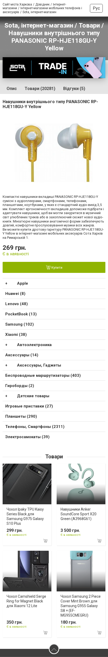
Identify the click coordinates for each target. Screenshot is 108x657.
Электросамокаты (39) (27, 437)
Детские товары (33, 396)
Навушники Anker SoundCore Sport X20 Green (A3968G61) (78, 514)
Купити (56, 267)
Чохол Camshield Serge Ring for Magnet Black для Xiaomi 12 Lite (26, 601)
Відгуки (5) (74, 88)
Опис (12, 88)
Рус (96, 8)
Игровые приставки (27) (29, 406)
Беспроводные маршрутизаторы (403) (43, 375)
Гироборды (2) (19, 385)
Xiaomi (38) (16, 334)
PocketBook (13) (21, 314)
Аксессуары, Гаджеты (39, 365)
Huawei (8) (15, 293)
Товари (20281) (40, 88)
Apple (22, 283)
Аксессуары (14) (21, 355)
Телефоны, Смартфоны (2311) (34, 426)
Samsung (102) (19, 324)
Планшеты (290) (21, 416)
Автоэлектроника (34, 344)
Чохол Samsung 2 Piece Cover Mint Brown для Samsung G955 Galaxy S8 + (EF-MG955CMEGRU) (81, 606)
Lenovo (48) (16, 303)
